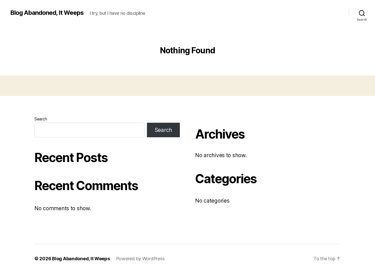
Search (40, 118)
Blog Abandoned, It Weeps (47, 13)
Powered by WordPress (140, 258)
